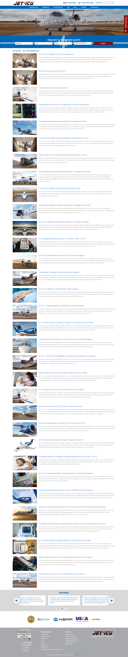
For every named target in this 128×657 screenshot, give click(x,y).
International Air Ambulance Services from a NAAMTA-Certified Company (66, 490)
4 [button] (65, 608)
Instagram (26, 649)
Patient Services (58, 7)
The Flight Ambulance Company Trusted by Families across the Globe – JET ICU (68, 456)
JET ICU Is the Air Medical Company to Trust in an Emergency (61, 255)
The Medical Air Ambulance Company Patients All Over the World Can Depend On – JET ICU (72, 524)
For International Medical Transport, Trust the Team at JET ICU (62, 423)
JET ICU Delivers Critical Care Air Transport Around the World (61, 389)
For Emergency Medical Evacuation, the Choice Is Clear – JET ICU (62, 239)
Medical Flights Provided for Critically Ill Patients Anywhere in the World (65, 557)
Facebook (26, 647)
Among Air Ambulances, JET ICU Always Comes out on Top (60, 406)
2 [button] (62, 608)
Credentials (45, 7)
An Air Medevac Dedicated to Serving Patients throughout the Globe (64, 171)
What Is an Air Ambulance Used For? (52, 71)
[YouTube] (112, 2)
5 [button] (67, 608)
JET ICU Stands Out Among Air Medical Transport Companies (61, 440)
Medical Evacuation (70, 636)
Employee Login (77, 654)
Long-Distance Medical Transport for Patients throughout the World (64, 205)
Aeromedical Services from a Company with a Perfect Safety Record (64, 104)
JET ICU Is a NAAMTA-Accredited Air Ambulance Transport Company (64, 222)
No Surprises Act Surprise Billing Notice (51, 649)
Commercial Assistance (71, 640)
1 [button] (60, 608)
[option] (30, 600)
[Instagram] (109, 2)
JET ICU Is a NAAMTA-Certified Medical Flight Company (59, 289)
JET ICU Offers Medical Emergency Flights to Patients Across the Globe (65, 540)
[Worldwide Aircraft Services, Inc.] (30, 3)
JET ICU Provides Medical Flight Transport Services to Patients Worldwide (66, 473)
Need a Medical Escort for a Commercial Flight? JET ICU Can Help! (63, 373)
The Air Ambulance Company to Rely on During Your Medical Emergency (66, 339)
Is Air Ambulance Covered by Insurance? (53, 88)
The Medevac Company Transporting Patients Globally (59, 272)
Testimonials (94, 7)
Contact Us (99, 3)
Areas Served (68, 644)
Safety (75, 7)
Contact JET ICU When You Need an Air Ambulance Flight (60, 188)
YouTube (26, 651)
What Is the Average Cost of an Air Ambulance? (56, 54)
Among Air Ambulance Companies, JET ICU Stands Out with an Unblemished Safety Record (72, 507)
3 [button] (64, 608)
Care (68, 7)
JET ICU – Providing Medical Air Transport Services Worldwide (61, 306)
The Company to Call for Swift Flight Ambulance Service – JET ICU (63, 155)
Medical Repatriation (71, 638)
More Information (70, 642)
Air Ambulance (69, 634)
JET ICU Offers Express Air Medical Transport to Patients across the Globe (66, 322)
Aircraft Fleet (34, 7)
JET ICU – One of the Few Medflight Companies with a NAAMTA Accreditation (67, 356)
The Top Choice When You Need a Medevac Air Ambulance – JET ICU (64, 138)
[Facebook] (105, 2)
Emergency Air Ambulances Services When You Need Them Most (62, 121)
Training (83, 7)
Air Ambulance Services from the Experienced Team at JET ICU (62, 574)
